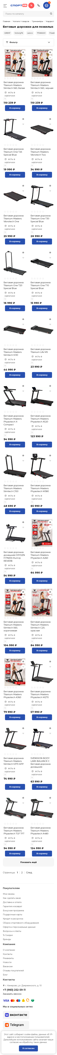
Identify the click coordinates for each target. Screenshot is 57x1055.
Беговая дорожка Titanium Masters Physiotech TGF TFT (14, 830)
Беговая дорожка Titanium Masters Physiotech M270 (40, 694)
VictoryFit (19, 33)
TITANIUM (41, 33)
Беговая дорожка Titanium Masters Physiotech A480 (40, 830)
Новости (7, 962)
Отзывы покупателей (13, 970)
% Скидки (8, 935)
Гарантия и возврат (12, 906)
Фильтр (13, 42)
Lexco (30, 33)
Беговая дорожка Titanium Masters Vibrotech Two (40, 152)
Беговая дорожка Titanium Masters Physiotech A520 (40, 419)
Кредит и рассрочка (13, 918)
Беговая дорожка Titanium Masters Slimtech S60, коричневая (14, 626)
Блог (5, 975)
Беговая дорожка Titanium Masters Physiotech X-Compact (14, 420)
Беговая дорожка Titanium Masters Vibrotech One (14, 218)
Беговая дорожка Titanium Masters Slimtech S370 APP (14, 761)
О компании (9, 950)
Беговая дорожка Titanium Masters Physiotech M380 (40, 488)
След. (29, 872)
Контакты (7, 954)
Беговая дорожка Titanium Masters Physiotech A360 (14, 694)
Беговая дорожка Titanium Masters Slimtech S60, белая (14, 85)
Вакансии (8, 966)
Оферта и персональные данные (19, 927)
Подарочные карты (12, 914)
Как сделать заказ (12, 898)
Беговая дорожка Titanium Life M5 (40, 350)
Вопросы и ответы (12, 931)
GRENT (7, 33)
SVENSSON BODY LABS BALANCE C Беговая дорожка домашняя (40, 762)
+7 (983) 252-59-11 (39, 5)
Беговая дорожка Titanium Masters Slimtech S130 (14, 352)
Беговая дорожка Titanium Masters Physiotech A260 (40, 555)
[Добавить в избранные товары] (23, 57)
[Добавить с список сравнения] (23, 52)
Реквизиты (8, 958)
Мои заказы (9, 894)
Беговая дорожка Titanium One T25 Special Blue (14, 152)
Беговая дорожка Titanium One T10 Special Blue (40, 285)
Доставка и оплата (12, 902)
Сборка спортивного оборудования (21, 923)
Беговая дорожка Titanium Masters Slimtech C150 (14, 488)
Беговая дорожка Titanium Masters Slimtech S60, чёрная (42, 85)
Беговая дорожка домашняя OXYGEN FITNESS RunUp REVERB (14, 556)
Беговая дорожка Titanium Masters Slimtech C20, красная (40, 626)
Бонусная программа (13, 910)
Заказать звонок (12, 994)
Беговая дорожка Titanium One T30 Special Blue (40, 218)
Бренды (7, 939)
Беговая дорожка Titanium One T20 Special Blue (14, 285)
